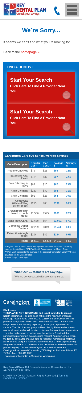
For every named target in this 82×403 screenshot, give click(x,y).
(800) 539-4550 (57, 11)
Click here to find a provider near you (37, 117)
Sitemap (22, 384)
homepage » (30, 52)
